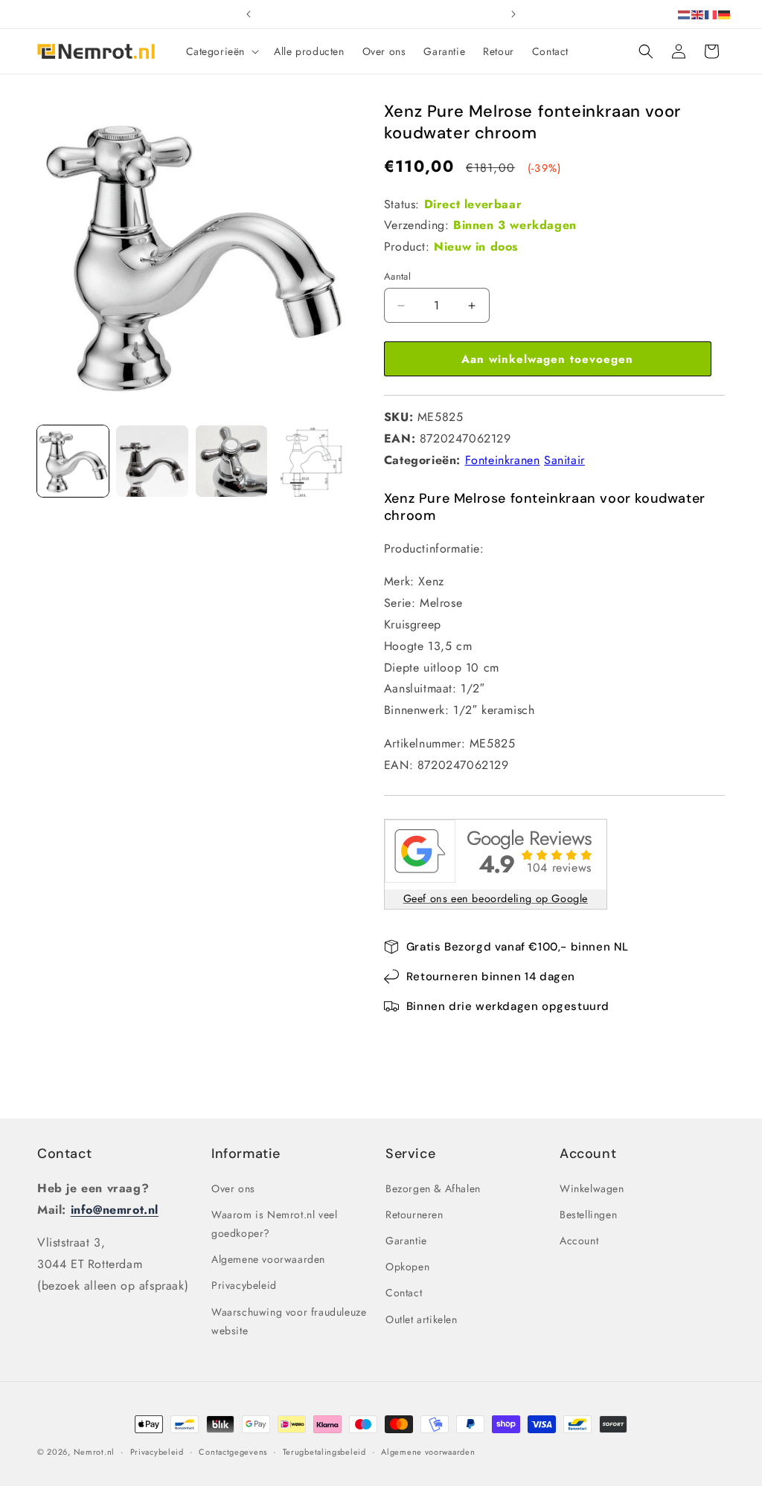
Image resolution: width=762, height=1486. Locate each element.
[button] (221, 51)
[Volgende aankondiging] (513, 14)
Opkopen (407, 1266)
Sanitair (564, 460)
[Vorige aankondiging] (248, 14)
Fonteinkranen (502, 460)
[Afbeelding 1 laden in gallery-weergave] (73, 461)
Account (579, 1240)
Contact (64, 1153)
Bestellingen (588, 1214)
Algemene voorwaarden (268, 1259)
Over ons (233, 1188)
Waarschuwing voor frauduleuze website (288, 1321)
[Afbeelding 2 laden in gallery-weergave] (152, 461)
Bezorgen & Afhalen (433, 1188)
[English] (698, 13)
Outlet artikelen (421, 1319)
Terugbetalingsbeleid (324, 1452)
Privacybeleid (244, 1285)
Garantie (406, 1240)
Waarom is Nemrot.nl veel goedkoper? (274, 1224)
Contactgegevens (233, 1452)
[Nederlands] (684, 13)
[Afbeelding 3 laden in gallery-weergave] (231, 461)
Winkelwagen (592, 1188)
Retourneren (414, 1214)
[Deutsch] (724, 13)
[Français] (711, 13)
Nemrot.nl (94, 1452)
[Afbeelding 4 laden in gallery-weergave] (310, 461)
